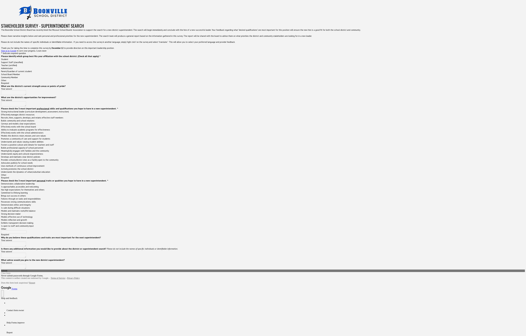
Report (32, 283)
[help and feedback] (2, 293)
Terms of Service (58, 278)
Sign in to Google (8, 51)
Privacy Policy (73, 278)
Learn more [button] (41, 51)
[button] (263, 271)
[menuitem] (266, 307)
